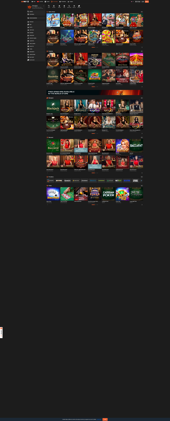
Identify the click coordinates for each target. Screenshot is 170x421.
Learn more (99, 419)
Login (143, 1)
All (141, 11)
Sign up (146, 1)
